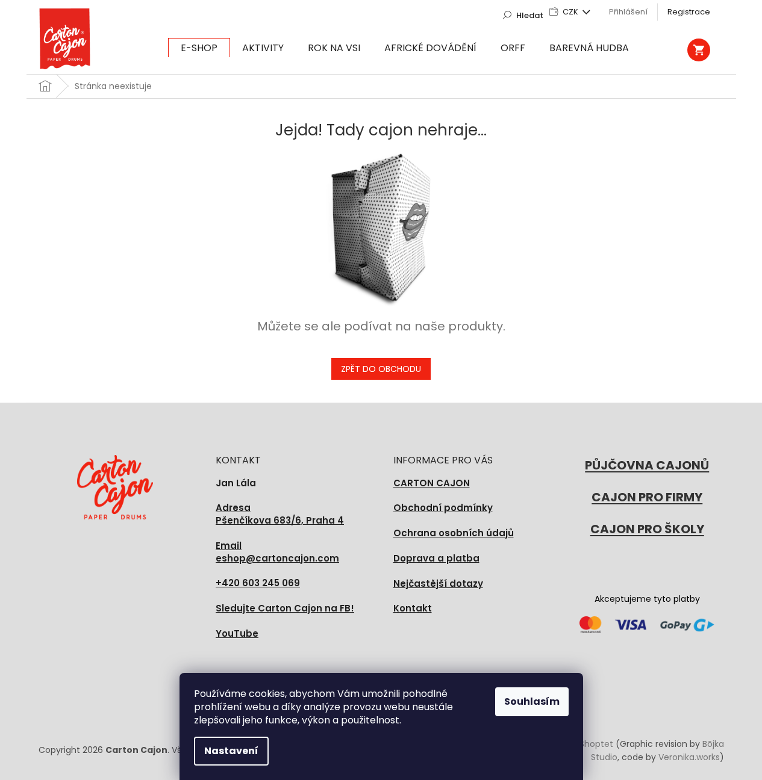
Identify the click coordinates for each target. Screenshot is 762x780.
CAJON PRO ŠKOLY (647, 529)
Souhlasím (532, 701)
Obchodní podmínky (443, 507)
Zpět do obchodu (381, 369)
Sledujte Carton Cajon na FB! (285, 608)
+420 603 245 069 (258, 583)
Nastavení (231, 751)
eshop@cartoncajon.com (277, 552)
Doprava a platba (436, 558)
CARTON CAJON (431, 483)
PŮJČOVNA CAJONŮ (647, 465)
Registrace (688, 11)
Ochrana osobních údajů (453, 533)
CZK (571, 11)
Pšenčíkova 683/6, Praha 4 (280, 514)
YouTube (237, 633)
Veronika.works (689, 757)
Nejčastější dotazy (438, 583)
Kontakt (412, 608)
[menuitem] (199, 48)
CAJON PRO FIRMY (647, 497)
